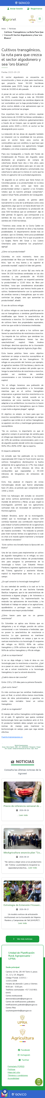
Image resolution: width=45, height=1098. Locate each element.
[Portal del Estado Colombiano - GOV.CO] (22, 3)
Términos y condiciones (18, 1075)
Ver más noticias (24, 939)
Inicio (4, 28)
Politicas (11, 1069)
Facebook (25, 1050)
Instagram (25, 1055)
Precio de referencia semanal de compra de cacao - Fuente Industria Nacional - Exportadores (22, 806)
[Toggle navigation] (39, 18)
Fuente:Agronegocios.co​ (12, 737)
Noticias (12, 28)
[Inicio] (10, 18)
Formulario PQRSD (16, 1066)
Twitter (25, 1060)
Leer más (23, 815)
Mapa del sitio (14, 1072)
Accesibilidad (13, 1078)
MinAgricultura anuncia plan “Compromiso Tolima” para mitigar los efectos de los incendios (22, 852)
